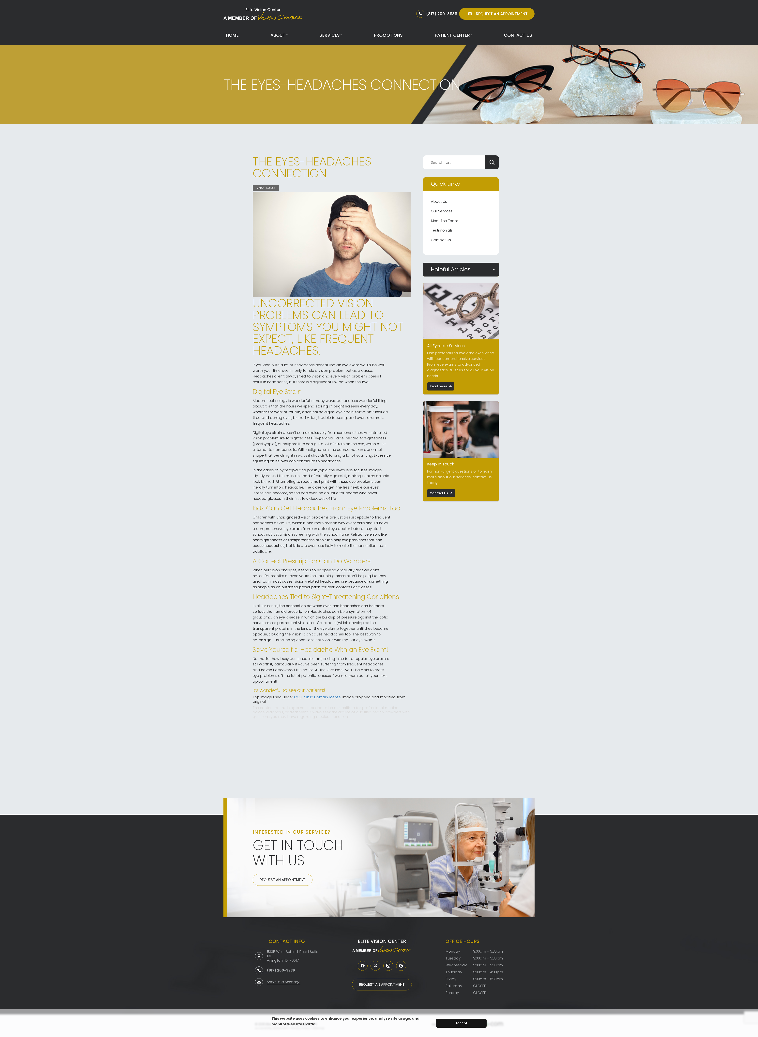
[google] (401, 966)
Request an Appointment (282, 879)
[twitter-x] (375, 966)
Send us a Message (283, 982)
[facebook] (363, 966)
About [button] (277, 35)
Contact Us (518, 35)
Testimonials (442, 230)
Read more (438, 386)
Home (232, 35)
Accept (461, 1023)
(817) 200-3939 (281, 970)
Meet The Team (444, 220)
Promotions (388, 35)
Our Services (441, 211)
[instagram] (388, 966)
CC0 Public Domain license (317, 697)
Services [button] (330, 35)
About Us (439, 201)
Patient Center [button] (452, 35)
